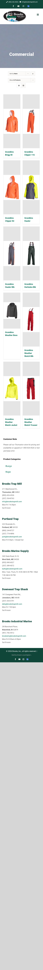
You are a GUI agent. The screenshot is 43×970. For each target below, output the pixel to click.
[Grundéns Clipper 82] (11, 187)
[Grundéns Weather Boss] (11, 311)
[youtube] (19, 659)
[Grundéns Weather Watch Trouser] (31, 389)
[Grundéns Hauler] (31, 187)
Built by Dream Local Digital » (21, 655)
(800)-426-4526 (13, 2)
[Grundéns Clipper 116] (31, 121)
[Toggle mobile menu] (38, 14)
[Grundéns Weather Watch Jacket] (11, 389)
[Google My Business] (27, 659)
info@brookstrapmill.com (30, 2)
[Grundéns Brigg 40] (11, 121)
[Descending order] (33, 73)
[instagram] (23, 659)
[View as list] (23, 85)
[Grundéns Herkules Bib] (31, 253)
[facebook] (15, 659)
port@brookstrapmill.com (12, 537)
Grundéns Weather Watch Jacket (11, 422)
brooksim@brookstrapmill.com (14, 636)
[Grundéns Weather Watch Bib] (31, 320)
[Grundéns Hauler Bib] (11, 253)
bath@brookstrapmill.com (12, 569)
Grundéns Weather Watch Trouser (30, 422)
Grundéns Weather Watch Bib (28, 353)
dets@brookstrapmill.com (12, 604)
